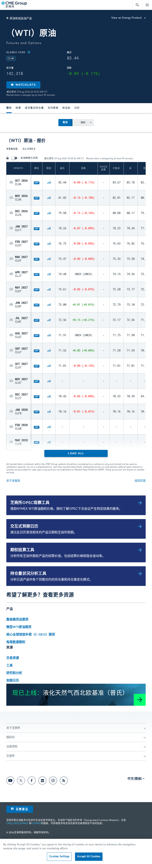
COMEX (36, 823)
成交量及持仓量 (34, 108)
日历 (77, 108)
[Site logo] (14, 5)
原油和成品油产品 (21, 18)
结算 (18, 108)
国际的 (10, 737)
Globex (29, 149)
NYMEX (24, 823)
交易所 (10, 756)
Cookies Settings (59, 856)
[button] (23, 84)
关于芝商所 (13, 728)
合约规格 (53, 108)
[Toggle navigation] (147, 5)
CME (9, 823)
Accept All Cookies (88, 856)
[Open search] (137, 5)
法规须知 (11, 746)
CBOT (15, 823)
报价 (9, 108)
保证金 (66, 108)
